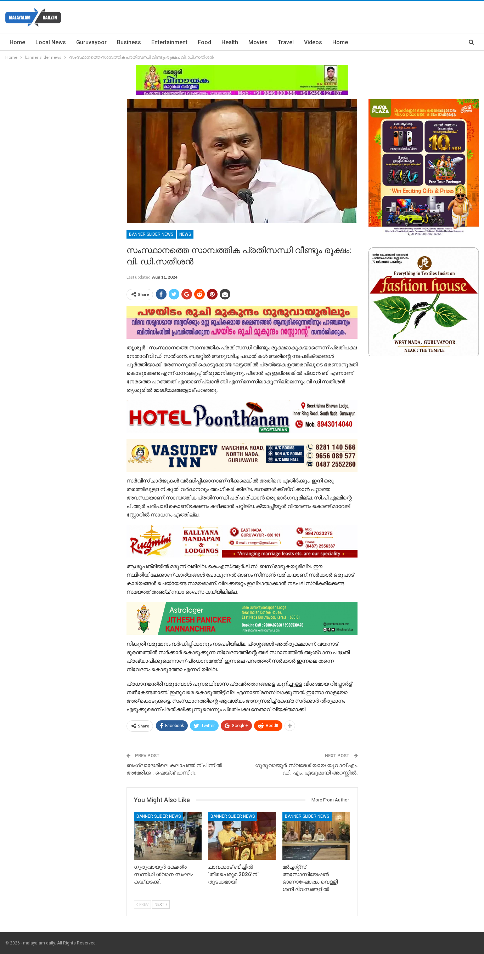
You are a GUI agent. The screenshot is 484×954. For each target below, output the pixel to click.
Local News (50, 42)
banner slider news (151, 234)
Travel (286, 42)
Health (229, 42)
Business (129, 42)
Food (204, 42)
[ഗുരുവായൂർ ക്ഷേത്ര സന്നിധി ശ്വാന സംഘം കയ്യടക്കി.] (168, 835)
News (185, 234)
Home (17, 42)
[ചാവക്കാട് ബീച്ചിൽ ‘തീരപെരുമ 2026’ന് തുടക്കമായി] (242, 835)
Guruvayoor (91, 42)
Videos (313, 42)
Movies (258, 42)
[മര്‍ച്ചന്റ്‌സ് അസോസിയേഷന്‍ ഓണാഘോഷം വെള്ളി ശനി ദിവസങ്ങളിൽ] (316, 835)
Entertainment (169, 42)
